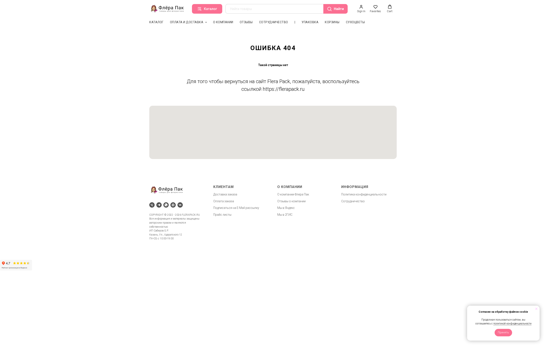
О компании (223, 22)
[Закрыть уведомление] (536, 309)
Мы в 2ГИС (284, 214)
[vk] (180, 205)
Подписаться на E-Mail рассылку (236, 208)
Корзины (332, 22)
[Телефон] (152, 205)
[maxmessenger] (173, 205)
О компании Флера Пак (293, 194)
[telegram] (159, 205)
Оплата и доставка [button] (187, 22)
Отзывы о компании (291, 201)
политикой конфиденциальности (512, 323)
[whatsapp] (166, 205)
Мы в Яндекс (286, 208)
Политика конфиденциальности (363, 194)
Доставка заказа (225, 194)
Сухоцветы (355, 22)
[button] (361, 9)
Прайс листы (222, 214)
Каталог (156, 22)
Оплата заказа (223, 201)
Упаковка (310, 22)
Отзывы (246, 22)
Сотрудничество (273, 22)
